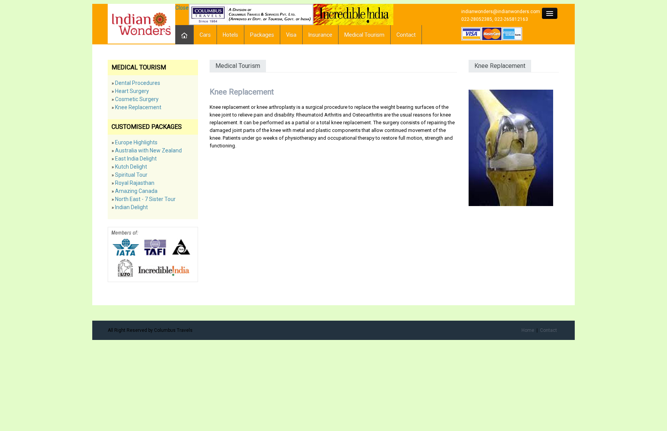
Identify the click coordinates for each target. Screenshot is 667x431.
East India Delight (136, 158)
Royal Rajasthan (134, 183)
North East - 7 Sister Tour (145, 199)
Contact (406, 35)
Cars (205, 35)
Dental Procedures (137, 83)
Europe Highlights (136, 142)
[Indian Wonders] (141, 23)
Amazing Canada (136, 191)
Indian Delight (131, 207)
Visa (291, 35)
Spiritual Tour (131, 175)
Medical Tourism (364, 35)
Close (182, 8)
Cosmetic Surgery (137, 99)
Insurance (320, 35)
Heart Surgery (132, 91)
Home (527, 330)
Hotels (230, 35)
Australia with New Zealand (148, 150)
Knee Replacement (138, 107)
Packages (262, 35)
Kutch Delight (131, 167)
